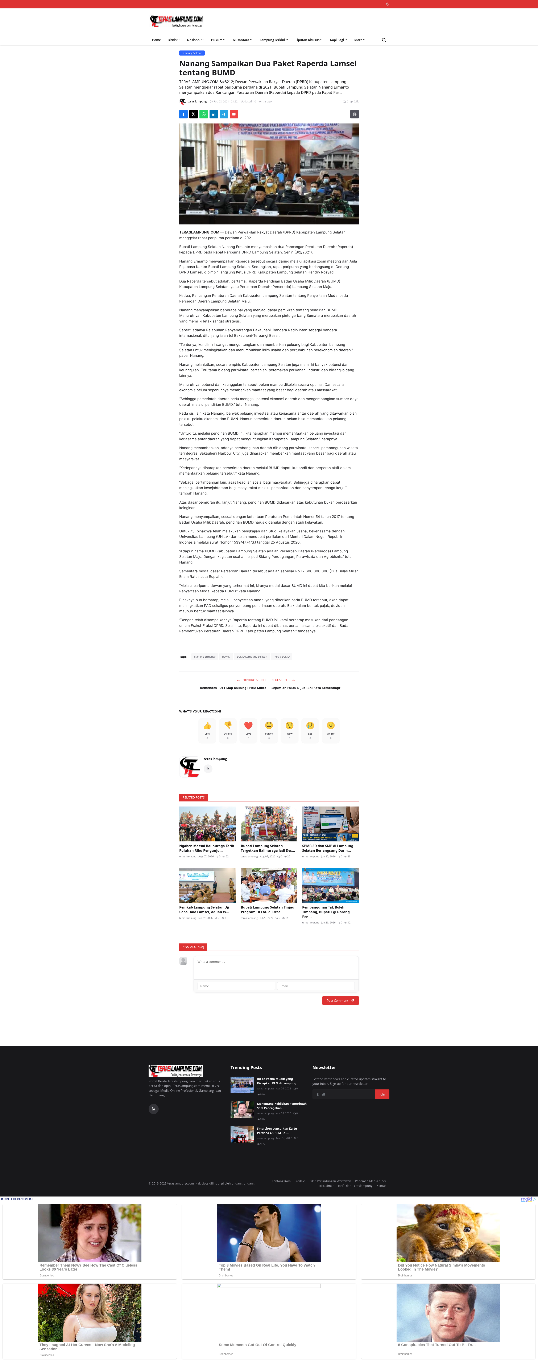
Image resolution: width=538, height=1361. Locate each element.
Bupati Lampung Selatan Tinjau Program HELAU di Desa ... (267, 909)
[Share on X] (193, 114)
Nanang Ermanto (205, 656)
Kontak (381, 1186)
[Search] (383, 40)
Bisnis (172, 40)
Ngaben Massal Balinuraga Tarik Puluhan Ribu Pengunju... (206, 848)
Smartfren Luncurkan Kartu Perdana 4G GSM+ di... (277, 1130)
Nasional (193, 40)
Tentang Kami (281, 1181)
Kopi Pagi (337, 40)
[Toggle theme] (387, 4)
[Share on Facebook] (183, 114)
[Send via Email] (234, 114)
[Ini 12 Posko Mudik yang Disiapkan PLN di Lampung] (242, 1085)
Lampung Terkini (272, 40)
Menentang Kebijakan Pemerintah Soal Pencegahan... (282, 1106)
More (358, 40)
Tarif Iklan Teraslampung (355, 1186)
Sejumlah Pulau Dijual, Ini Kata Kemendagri (307, 688)
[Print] (354, 114)
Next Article (281, 680)
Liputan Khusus (307, 40)
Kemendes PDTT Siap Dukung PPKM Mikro (233, 688)
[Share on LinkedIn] (214, 114)
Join (382, 1094)
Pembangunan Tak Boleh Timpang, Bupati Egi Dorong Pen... (326, 912)
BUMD (226, 656)
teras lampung (215, 759)
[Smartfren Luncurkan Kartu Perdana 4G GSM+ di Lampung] (242, 1134)
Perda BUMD (282, 656)
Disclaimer (326, 1186)
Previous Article (254, 680)
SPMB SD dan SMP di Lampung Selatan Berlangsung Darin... (327, 848)
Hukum (216, 40)
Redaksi (300, 1181)
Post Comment (337, 1000)
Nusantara (241, 40)
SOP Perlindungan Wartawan (330, 1181)
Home (156, 40)
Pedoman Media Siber (370, 1181)
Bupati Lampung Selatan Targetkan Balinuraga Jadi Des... (268, 848)
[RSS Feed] (208, 768)
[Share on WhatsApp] (203, 114)
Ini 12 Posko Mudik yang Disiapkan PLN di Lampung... (278, 1081)
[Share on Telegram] (224, 114)
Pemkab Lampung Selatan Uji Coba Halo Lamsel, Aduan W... (204, 909)
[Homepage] (176, 21)
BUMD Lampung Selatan (252, 656)
